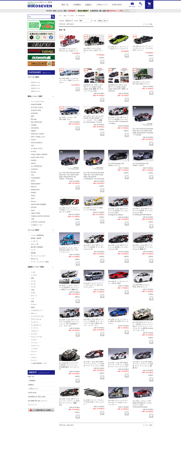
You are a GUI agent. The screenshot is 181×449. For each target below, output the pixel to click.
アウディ (34, 304)
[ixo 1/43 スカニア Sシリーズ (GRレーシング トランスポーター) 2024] (69, 201)
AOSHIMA (34, 113)
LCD (32, 175)
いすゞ (33, 298)
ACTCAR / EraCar (37, 107)
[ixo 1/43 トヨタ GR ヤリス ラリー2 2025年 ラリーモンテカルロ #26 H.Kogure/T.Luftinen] (118, 201)
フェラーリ (34, 322)
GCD (32, 145)
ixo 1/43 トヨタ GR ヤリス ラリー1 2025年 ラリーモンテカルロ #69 (118, 247)
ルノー (33, 354)
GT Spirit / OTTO (36, 148)
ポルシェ (34, 313)
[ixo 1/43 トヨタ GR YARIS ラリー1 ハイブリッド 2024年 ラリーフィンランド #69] (94, 354)
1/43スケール (35, 88)
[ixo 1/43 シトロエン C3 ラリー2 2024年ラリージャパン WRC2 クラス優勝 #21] (69, 276)
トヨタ (33, 272)
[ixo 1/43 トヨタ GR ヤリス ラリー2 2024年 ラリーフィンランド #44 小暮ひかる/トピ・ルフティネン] (94, 312)
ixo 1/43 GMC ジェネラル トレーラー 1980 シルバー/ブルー (69, 80)
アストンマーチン (37, 337)
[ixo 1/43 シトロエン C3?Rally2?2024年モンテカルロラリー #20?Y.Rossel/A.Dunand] (143, 393)
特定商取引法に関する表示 (37, 396)
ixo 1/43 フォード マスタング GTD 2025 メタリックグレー (94, 402)
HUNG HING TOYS (37, 157)
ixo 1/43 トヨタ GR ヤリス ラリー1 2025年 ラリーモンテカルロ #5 (94, 247)
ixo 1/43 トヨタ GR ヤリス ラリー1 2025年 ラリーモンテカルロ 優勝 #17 (143, 247)
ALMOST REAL (36, 110)
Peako (33, 195)
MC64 (33, 181)
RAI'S (33, 198)
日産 (32, 278)
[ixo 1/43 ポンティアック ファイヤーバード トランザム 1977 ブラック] (143, 39)
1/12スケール (35, 82)
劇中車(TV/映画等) (37, 247)
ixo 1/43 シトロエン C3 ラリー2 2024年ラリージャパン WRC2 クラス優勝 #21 (69, 287)
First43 (33, 140)
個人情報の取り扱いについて (37, 401)
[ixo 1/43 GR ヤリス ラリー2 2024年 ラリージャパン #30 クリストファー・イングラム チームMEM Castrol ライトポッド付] (143, 313)
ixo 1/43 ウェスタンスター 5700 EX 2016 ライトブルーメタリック (69, 250)
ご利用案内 (76, 5)
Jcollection (34, 169)
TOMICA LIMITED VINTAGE (40, 216)
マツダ (33, 287)
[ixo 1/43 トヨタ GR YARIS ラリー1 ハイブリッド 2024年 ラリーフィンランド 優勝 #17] (143, 354)
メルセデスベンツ (37, 310)
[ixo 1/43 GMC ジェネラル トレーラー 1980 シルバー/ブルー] (69, 72)
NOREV (33, 192)
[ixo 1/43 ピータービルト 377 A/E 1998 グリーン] (143, 74)
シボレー (34, 357)
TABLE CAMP (35, 213)
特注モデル (34, 259)
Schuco (33, 201)
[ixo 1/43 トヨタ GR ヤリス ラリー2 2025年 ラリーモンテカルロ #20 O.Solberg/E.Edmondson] (143, 201)
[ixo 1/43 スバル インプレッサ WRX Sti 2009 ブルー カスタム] (118, 312)
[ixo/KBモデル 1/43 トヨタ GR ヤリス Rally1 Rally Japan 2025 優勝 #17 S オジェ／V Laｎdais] (94, 75)
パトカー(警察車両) (37, 235)
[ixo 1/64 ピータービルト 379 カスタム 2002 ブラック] (94, 40)
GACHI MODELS (36, 142)
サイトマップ (32, 405)
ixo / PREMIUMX (36, 166)
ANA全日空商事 (36, 104)
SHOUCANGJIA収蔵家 (38, 204)
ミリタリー (34, 241)
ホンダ (33, 284)
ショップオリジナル (37, 101)
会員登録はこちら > (129, 10)
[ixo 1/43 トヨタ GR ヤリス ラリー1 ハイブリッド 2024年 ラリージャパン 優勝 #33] (69, 392)
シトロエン (34, 348)
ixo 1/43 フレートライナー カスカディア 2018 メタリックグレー (118, 402)
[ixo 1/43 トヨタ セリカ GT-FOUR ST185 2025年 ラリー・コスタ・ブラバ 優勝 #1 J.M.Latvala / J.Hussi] (94, 110)
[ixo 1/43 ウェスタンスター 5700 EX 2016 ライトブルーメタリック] (69, 239)
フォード (34, 360)
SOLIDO (34, 207)
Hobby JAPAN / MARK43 (39, 154)
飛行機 (33, 253)
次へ (147, 24)
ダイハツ (34, 295)
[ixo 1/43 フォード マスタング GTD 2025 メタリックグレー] (94, 392)
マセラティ (34, 331)
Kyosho (33, 172)
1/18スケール (35, 85)
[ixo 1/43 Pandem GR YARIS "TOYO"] (143, 155)
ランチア (34, 334)
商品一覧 (65, 5)
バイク (33, 250)
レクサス (34, 275)
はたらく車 (34, 244)
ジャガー (34, 340)
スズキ (33, 293)
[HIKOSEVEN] (40, 5)
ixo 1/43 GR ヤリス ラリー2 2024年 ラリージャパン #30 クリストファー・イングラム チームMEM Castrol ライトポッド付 (143, 326)
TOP (60, 15)
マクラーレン (35, 345)
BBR (32, 116)
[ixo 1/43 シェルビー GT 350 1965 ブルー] (69, 110)
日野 (32, 301)
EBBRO (33, 131)
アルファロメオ (36, 319)
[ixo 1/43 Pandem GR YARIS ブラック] (118, 155)
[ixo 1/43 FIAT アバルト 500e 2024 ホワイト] (143, 276)
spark (33, 210)
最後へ (151, 24)
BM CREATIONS (36, 122)
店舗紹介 (88, 5)
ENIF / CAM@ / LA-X (38, 137)
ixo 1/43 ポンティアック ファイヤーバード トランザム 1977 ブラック (143, 48)
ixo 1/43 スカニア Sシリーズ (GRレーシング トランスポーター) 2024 (69, 210)
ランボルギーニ (36, 325)
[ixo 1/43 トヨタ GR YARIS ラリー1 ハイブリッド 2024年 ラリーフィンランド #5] (118, 354)
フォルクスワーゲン (37, 316)
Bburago (34, 119)
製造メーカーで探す (69, 15)
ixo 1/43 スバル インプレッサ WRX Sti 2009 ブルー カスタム (118, 321)
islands (33, 163)
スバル (33, 281)
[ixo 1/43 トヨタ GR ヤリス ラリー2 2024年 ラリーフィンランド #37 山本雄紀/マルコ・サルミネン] (69, 312)
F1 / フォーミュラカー (38, 256)
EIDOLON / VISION (37, 134)
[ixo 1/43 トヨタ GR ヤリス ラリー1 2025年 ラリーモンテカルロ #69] (118, 237)
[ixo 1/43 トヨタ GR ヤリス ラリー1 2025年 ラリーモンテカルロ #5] (94, 237)
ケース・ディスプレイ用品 (40, 262)
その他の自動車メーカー (39, 363)
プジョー (34, 351)
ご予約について (102, 5)
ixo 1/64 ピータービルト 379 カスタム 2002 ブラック (93, 50)
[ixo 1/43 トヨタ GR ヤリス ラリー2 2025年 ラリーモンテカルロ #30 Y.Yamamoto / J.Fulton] (118, 110)
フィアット (34, 328)
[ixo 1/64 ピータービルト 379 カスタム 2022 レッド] (69, 40)
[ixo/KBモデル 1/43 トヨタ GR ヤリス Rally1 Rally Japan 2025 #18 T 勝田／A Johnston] (118, 75)
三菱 (32, 290)
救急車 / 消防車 (36, 238)
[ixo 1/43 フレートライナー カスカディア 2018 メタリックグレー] (118, 393)
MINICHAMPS (35, 184)
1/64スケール (35, 91)
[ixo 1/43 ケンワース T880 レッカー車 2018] (94, 201)
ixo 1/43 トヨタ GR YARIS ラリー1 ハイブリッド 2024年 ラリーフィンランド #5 (118, 365)
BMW (33, 307)
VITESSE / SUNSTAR (38, 222)
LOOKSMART (35, 178)
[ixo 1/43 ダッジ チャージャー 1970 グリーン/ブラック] (118, 39)
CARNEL (34, 125)
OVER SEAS (117, 5)
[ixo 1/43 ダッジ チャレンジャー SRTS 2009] (118, 274)
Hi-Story (33, 151)
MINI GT (34, 187)
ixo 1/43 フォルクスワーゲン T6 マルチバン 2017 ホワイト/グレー (93, 285)
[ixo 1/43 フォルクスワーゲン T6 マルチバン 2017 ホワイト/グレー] (94, 275)
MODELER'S (35, 189)
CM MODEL (35, 128)
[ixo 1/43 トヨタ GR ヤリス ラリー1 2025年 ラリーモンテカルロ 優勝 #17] (143, 237)
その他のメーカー (37, 225)
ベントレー (34, 343)
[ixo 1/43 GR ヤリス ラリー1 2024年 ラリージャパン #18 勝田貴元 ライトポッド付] (69, 354)
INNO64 (33, 160)
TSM (32, 219)
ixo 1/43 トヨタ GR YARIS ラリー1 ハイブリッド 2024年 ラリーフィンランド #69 (94, 364)
